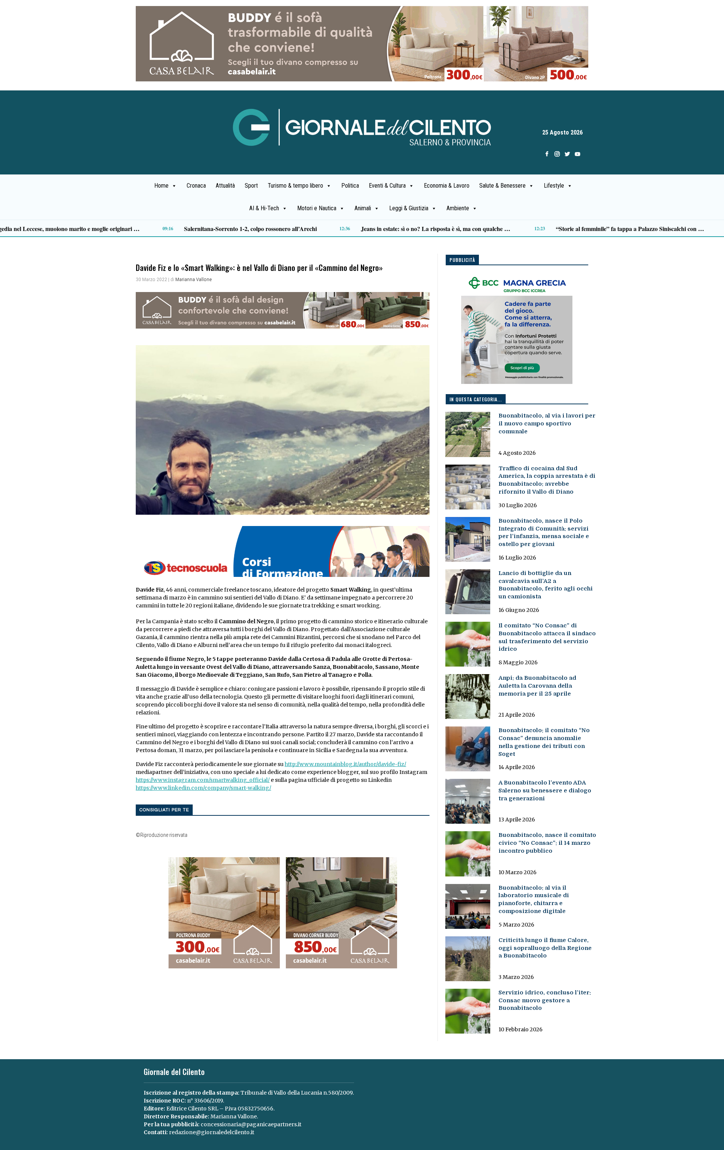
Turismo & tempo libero (295, 185)
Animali (362, 208)
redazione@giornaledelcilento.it (211, 1132)
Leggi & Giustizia (408, 208)
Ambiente (457, 208)
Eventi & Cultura (387, 185)
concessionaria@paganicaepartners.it (251, 1124)
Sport (251, 185)
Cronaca (196, 185)
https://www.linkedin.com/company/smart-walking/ (203, 788)
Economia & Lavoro (446, 185)
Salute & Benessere (502, 185)
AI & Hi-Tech (264, 208)
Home (161, 185)
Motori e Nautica (316, 208)
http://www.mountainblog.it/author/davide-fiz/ (345, 764)
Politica (350, 185)
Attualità (225, 185)
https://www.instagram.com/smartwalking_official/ (203, 780)
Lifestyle (554, 185)
